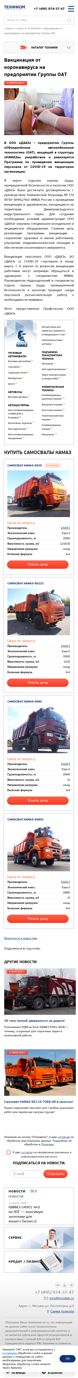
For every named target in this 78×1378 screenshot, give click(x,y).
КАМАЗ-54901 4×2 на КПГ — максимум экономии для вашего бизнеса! (26, 1214)
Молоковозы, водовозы (21, 423)
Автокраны (48, 363)
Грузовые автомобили (17, 354)
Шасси (13, 384)
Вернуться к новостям (20, 938)
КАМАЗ (65, 527)
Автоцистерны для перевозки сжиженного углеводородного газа (54, 331)
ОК (68, 1358)
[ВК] (57, 1285)
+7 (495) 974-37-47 (49, 9)
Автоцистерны (18, 405)
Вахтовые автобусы (19, 397)
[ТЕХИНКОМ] (14, 7)
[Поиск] (69, 20)
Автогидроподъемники (55, 369)
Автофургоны (16, 378)
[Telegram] (71, 1285)
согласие (64, 1137)
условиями (10, 1353)
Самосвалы (15, 367)
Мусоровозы (49, 434)
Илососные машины (53, 410)
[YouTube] (64, 1285)
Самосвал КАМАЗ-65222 (25, 583)
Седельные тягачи (18, 372)
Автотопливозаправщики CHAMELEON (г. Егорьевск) (20, 414)
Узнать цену (38, 564)
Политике (47, 1144)
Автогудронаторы (18, 429)
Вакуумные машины (53, 404)
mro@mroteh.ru (61, 1298)
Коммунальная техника (53, 388)
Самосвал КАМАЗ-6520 (24, 465)
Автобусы (15, 392)
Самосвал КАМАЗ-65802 (25, 819)
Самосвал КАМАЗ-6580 (24, 701)
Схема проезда (62, 1311)
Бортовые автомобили (20, 361)
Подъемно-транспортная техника (52, 355)
